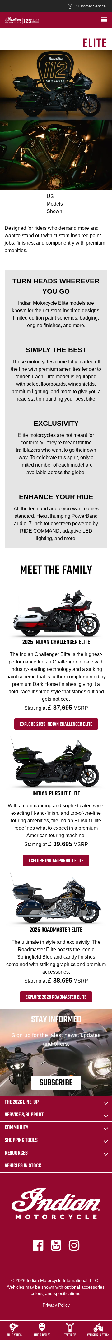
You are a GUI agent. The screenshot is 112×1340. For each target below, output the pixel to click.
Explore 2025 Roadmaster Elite (56, 997)
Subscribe (56, 1082)
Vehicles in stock (23, 1165)
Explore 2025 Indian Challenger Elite (56, 725)
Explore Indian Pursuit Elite (56, 861)
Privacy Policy (56, 1304)
